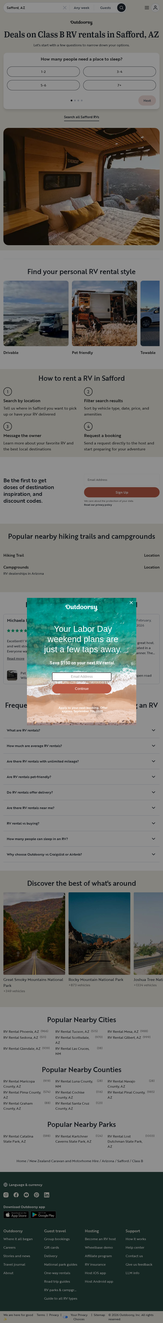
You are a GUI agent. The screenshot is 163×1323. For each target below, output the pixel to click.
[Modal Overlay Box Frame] (81, 661)
